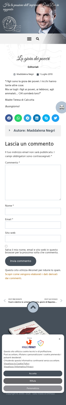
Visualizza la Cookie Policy (16, 363)
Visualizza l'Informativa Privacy (19, 366)
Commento (12, 162)
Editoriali (33, 67)
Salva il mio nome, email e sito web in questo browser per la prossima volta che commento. (31, 251)
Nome (9, 206)
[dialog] (33, 363)
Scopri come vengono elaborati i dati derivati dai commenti (31, 276)
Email (9, 219)
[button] (29, 38)
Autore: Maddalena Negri (34, 131)
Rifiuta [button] (33, 381)
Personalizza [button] (33, 388)
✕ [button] (60, 339)
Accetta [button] (33, 373)
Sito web (10, 233)
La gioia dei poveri (33, 58)
